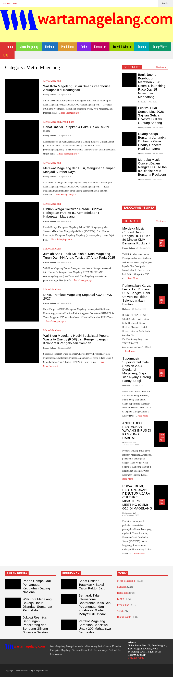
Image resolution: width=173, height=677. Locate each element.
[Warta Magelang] (86, 24)
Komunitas (100, 46)
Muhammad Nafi (129, 443)
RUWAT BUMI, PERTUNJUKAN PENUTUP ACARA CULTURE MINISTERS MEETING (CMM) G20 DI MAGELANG (137, 497)
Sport (15, 3)
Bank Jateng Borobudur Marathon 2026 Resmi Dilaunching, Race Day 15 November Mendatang (152, 86)
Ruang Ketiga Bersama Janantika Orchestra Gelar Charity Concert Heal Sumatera (152, 141)
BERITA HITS (132, 67)
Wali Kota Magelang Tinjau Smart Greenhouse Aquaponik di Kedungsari (76, 88)
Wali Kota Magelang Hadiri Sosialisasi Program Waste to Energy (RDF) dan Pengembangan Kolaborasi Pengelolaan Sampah (77, 339)
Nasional (50, 46)
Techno (142, 46)
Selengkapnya (161, 67)
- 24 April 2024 (137, 386)
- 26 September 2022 (130, 445)
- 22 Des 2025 (157, 153)
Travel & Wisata (122, 46)
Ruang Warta (160, 46)
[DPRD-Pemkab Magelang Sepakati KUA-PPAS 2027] (22, 305)
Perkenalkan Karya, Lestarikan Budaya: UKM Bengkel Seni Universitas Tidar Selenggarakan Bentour (136, 295)
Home (9, 46)
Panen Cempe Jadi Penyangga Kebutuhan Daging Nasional (37, 586)
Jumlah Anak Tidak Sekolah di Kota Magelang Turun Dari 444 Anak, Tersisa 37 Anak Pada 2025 (79, 255)
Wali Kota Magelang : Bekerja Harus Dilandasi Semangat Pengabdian (38, 604)
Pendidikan (67, 46)
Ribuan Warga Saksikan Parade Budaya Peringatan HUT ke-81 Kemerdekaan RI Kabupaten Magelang (72, 212)
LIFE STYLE (131, 221)
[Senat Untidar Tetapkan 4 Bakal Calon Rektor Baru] (22, 137)
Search (165, 3)
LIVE (6, 55)
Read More (133, 278)
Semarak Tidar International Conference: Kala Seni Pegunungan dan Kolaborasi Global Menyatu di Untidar (95, 605)
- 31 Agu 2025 (157, 179)
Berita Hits (123, 592)
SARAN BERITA (16, 573)
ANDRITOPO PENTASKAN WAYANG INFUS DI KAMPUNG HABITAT (136, 430)
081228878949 (136, 657)
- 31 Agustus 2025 (143, 248)
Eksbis (83, 46)
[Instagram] (148, 3)
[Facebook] (143, 3)
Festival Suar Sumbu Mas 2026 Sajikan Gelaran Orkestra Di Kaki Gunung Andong (151, 115)
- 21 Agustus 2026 (64, 95)
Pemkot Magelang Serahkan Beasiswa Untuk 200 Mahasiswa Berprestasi (95, 626)
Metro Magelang (29, 46)
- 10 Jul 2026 (151, 102)
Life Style (6, 3)
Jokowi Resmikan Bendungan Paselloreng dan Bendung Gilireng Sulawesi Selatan (35, 625)
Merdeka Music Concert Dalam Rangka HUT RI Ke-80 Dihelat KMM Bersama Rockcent (152, 167)
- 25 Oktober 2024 (138, 309)
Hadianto (142, 102)
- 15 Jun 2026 (157, 128)
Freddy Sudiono (49, 95)
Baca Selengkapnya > (71, 113)
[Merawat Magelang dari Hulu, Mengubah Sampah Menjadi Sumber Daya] (22, 178)
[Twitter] (154, 3)
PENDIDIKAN (71, 573)
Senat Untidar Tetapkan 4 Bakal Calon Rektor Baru (92, 584)
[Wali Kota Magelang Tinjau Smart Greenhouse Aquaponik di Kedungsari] (22, 96)
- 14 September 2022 (130, 515)
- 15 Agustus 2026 (64, 303)
